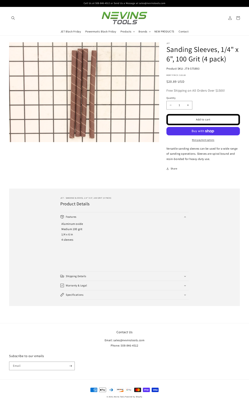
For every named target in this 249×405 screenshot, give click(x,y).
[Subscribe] (71, 366)
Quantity (171, 97)
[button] (13, 18)
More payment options (203, 139)
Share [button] (174, 168)
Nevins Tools (119, 397)
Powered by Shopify (133, 397)
